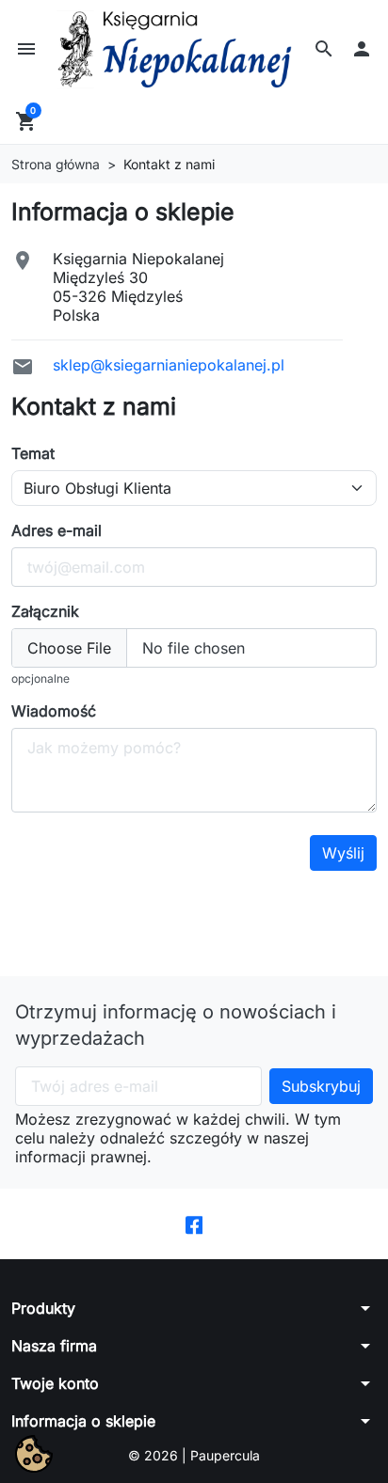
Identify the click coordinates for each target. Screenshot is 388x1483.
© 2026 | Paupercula (194, 1455)
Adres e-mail (56, 530)
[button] (324, 48)
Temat (33, 453)
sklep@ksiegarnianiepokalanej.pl (168, 364)
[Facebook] (194, 1224)
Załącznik (45, 611)
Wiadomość (53, 711)
